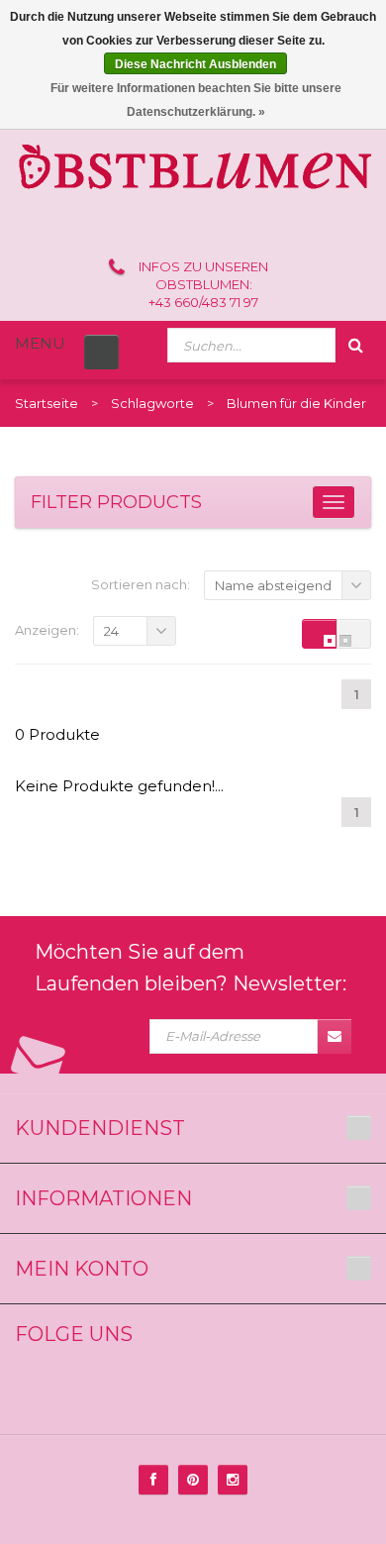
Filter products (116, 502)
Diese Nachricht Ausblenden (195, 64)
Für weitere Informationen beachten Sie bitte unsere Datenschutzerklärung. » (195, 100)
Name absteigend (273, 585)
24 (111, 631)
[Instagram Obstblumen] (232, 1479)
